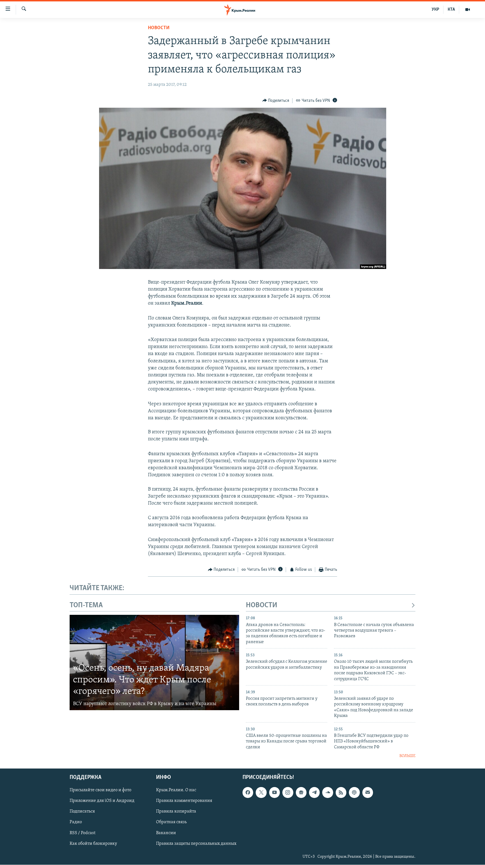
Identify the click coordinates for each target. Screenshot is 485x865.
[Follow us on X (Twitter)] (261, 792)
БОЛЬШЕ (407, 756)
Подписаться (82, 811)
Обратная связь (171, 822)
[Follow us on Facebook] (247, 792)
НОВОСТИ (261, 605)
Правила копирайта (176, 811)
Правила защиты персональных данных (196, 843)
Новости (159, 28)
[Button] (275, 100)
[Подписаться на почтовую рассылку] (367, 792)
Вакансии (166, 833)
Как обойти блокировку (93, 843)
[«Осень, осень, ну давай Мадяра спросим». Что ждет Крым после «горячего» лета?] (154, 662)
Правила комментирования (184, 801)
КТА (451, 9)
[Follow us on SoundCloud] (327, 792)
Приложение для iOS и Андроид (102, 801)
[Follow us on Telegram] (314, 792)
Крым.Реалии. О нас (176, 790)
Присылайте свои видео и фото (100, 790)
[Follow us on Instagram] (287, 792)
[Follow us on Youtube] (274, 792)
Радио (76, 822)
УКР (435, 9)
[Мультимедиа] (467, 9)
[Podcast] (354, 792)
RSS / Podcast (82, 833)
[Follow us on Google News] (301, 792)
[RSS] (341, 792)
